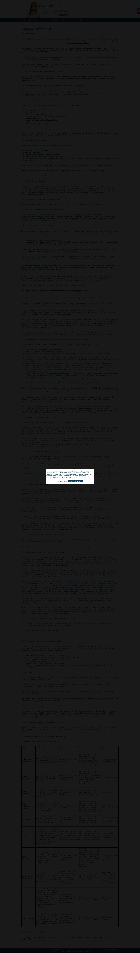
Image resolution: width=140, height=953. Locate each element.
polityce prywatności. (71, 477)
